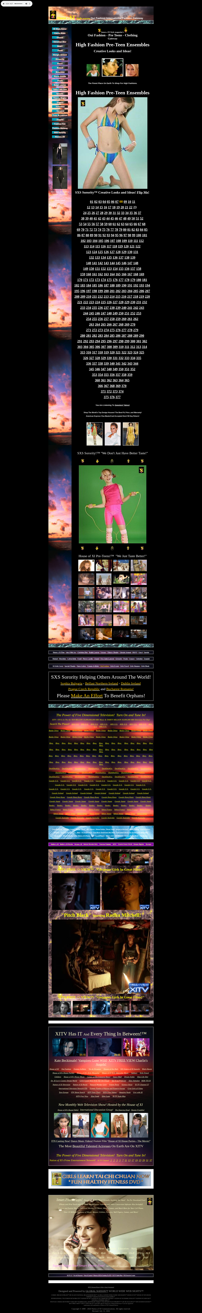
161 (94, 274)
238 (112, 307)
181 (144, 280)
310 (121, 347)
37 (139, 213)
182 (76, 285)
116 (103, 246)
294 (97, 341)
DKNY (134, 652)
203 (123, 291)
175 (109, 280)
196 (82, 291)
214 (112, 296)
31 (114, 213)
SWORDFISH (119, 836)
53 (80, 224)
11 (133, 201)
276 (118, 330)
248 (109, 313)
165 (118, 274)
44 (108, 218)
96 (121, 235)
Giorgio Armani (125, 652)
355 (106, 374)
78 (116, 229)
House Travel (110, 829)
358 (123, 374)
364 (121, 380)
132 (91, 257)
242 (135, 307)
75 (103, 229)
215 (117, 296)
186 (100, 285)
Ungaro (132, 659)
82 (133, 229)
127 (112, 252)
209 (82, 296)
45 (112, 218)
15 (101, 207)
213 (106, 296)
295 (103, 341)
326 (85, 358)
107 (112, 241)
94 (112, 235)
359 (129, 374)
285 (112, 335)
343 (129, 363)
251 (126, 313)
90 (95, 235)
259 (118, 319)
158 (138, 268)
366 (100, 386)
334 (132, 358)
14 (97, 207)
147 (129, 263)
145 (118, 263)
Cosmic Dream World (131, 836)
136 (115, 257)
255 (94, 319)
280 (82, 335)
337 (94, 363)
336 (88, 363)
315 (82, 352)
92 (104, 235)
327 (91, 358)
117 (109, 246)
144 (112, 263)
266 (109, 324)
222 (85, 302)
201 (112, 291)
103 (89, 241)
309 (115, 347)
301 (138, 341)
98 (129, 235)
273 (100, 330)
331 (115, 358)
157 (132, 268)
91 (100, 235)
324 (135, 352)
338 (100, 363)
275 (112, 330)
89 (91, 235)
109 (124, 241)
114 (92, 246)
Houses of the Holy (122, 829)
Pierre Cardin (88, 659)
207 (147, 291)
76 (108, 229)
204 (129, 291)
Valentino (139, 659)
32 (118, 213)
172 (91, 280)
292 (85, 341)
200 (106, 291)
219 (141, 296)
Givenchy (118, 659)
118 (114, 246)
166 (123, 274)
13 (92, 207)
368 (112, 386)
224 (97, 302)
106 (106, 241)
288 (129, 335)
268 (121, 324)
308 (109, 347)
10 (129, 201)
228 (121, 302)
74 (99, 229)
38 (82, 218)
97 (125, 235)
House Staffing (134, 829)
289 (135, 335)
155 (121, 268)
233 (82, 307)
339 (106, 363)
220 (147, 296)
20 (122, 207)
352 (132, 369)
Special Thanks (69, 666)
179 (132, 280)
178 (126, 280)
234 (88, 307)
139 (132, 257)
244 (85, 313)
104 (94, 241)
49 (129, 218)
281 (88, 335)
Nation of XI (110, 836)
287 (123, 335)
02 (96, 201)
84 (141, 229)
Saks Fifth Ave (71, 652)
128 (118, 252)
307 (103, 347)
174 (103, 280)
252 (132, 313)
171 (85, 280)
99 (133, 235)
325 (141, 352)
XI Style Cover (58, 666)
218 (135, 296)
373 (115, 391)
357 (118, 374)
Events (78, 829)
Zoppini (147, 659)
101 (144, 235)
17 (109, 207)
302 (144, 341)
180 (138, 280)
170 (79, 280)
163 (106, 274)
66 (135, 224)
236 (100, 307)
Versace (103, 652)
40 (91, 218)
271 (88, 330)
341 (118, 363)
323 (129, 352)
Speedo (146, 652)
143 (106, 263)
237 (106, 307)
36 (135, 213)
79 (120, 229)
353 (94, 374)
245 (91, 313)
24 (84, 213)
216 (123, 296)
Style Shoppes (135, 666)
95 (116, 235)
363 (115, 380)
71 (87, 229)
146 (123, 263)
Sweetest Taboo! (122, 405)
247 (103, 313)
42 (99, 218)
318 (100, 352)
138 (126, 257)
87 (83, 235)
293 (91, 341)
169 (141, 274)
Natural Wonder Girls (70, 836)
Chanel (96, 659)
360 (97, 380)
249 (115, 313)
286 (118, 335)
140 (88, 263)
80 (124, 229)
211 (94, 296)
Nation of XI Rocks (84, 836)
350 (121, 369)
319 (106, 352)
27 (97, 213)
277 (123, 330)
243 (141, 307)
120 (126, 246)
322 (123, 352)
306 (97, 347)
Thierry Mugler (113, 652)
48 (124, 218)
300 (132, 341)
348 (109, 369)
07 (117, 201)
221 (79, 302)
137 (121, 257)
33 (122, 213)
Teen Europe (144, 836)
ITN (92, 836)
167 (129, 274)
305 (91, 347)
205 (135, 291)
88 (87, 235)
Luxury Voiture (145, 829)
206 (141, 291)
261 (129, 319)
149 (85, 268)
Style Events (114, 666)
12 (88, 207)
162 (100, 274)
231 (138, 302)
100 (138, 235)
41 (95, 218)
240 (123, 307)
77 (112, 229)
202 (118, 291)
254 (88, 319)
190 (123, 285)
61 (114, 224)
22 (130, 207)
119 (120, 246)
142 (100, 263)
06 (112, 201)
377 (118, 397)
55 (89, 224)
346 (97, 369)
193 (141, 285)
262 (135, 319)
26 (93, 213)
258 (112, 319)
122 (137, 246)
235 (94, 307)
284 (106, 335)
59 (106, 224)
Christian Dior (82, 652)
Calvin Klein (71, 659)
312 (132, 347)
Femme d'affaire (93, 666)
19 (118, 207)
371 (103, 391)
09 (125, 201)
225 (103, 302)
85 (146, 229)
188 (112, 285)
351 (126, 369)
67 (139, 224)
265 (103, 324)
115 (97, 246)
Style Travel (124, 666)
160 (88, 274)
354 (100, 374)
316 (88, 352)
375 (106, 397)
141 (94, 263)
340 (112, 363)
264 (97, 324)
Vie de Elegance (87, 832)
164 (112, 274)
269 (126, 324)
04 (104, 201)
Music (83, 829)
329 (103, 358)
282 (94, 335)
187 (106, 285)
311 (126, 347)
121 (132, 246)
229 (126, 302)
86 (79, 235)
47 (120, 218)
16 (105, 207)
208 (76, 296)
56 (93, 224)
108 (118, 241)
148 (135, 263)
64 (127, 224)
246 (97, 313)
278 (129, 330)
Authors (65, 829)
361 (103, 380)
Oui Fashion (91, 829)
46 (116, 218)
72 (91, 229)
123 (88, 252)
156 (126, 268)
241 (129, 307)
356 (112, 374)
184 (88, 285)
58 (101, 224)
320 (112, 352)
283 (100, 335)
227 (115, 302)
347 (103, 369)
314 (144, 347)
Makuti (55, 659)
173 (97, 280)
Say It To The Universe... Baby (70, 832)
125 (100, 252)
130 (129, 252)
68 (143, 224)
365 (126, 380)
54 (84, 224)
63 (122, 224)
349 (115, 369)
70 (82, 229)
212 (100, 296)
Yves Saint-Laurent (107, 659)
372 (109, 391)
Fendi (79, 659)
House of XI (58, 836)
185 (94, 285)
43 (103, 218)
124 (94, 252)
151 (97, 268)
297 (115, 341)
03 (100, 201)
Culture (72, 829)
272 (94, 330)
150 (91, 268)
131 (135, 252)
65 (131, 224)
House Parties (100, 829)
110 (130, 241)
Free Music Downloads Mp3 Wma (104, 832)
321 (118, 352)
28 (101, 213)
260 (123, 319)
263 (91, 324)
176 (115, 280)
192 (135, 285)
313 (138, 347)
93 (108, 235)
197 (88, 291)
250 (121, 313)
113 (86, 246)
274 (106, 330)
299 (126, 341)
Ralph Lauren (94, 652)
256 (100, 319)
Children (56, 832)
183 (82, 285)
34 (127, 213)
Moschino (62, 659)
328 (97, 358)
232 (144, 302)
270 (132, 324)
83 (137, 229)
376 (112, 397)
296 (109, 341)
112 (141, 241)
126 (106, 252)
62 (118, 224)
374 (121, 391)
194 (147, 285)
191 (129, 285)
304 (85, 347)
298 (121, 341)
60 (110, 224)
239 (118, 307)
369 (118, 386)
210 (88, 296)
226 (109, 302)
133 (97, 257)
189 (118, 285)
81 (129, 229)
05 (108, 201)
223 (91, 302)
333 (126, 358)
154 (115, 268)
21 (126, 207)
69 (78, 229)
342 (123, 363)
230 (132, 302)
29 (106, 213)
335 (138, 358)
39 (87, 218)
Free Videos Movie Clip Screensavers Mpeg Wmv (132, 832)
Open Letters (81, 666)
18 (114, 207)
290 (141, 335)
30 (110, 213)
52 (141, 218)
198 (94, 291)
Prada (125, 659)
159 (82, 274)
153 (109, 268)
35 (131, 213)
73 (95, 229)
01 (91, 201)
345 (91, 369)
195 (76, 291)
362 (109, 380)
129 (123, 252)
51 (137, 218)
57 (97, 224)
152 (103, 268)
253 (138, 313)
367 (106, 386)
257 (106, 319)
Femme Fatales (100, 836)
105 (100, 241)
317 (94, 352)
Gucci (141, 652)
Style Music (145, 666)
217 (129, 296)
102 (83, 241)
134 (103, 257)
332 (121, 358)
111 (135, 241)
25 (89, 213)
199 (100, 291)
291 (79, 341)
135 (109, 257)
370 (123, 386)
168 (135, 274)
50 (133, 218)
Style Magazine (57, 829)
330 (109, 358)
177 (121, 280)
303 (79, 347)
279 (135, 330)
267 (115, 324)
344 (135, 363)
